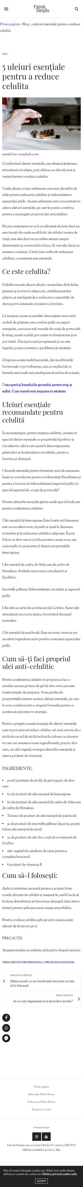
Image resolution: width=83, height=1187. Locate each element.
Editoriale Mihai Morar (41, 1094)
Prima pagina (41, 1087)
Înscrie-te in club (41, 1110)
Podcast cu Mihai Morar (41, 1102)
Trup (5, 54)
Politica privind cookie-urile (59, 1174)
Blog (25, 24)
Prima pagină (9, 24)
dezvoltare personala (26, 962)
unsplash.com (28, 154)
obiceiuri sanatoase (59, 962)
